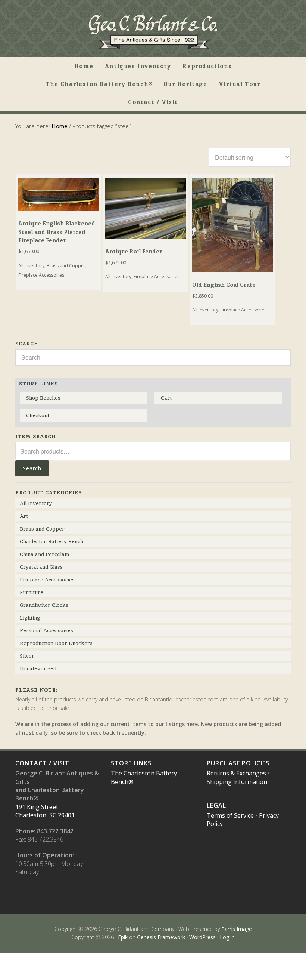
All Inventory (31, 265)
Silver (27, 655)
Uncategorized (38, 668)
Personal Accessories (46, 630)
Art (24, 516)
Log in (227, 937)
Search (32, 468)
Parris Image (236, 928)
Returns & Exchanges (236, 773)
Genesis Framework (161, 937)
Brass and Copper (66, 265)
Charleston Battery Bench (51, 541)
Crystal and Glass (41, 566)
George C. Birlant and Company (153, 31)
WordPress (202, 937)
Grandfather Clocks (44, 605)
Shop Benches (43, 397)
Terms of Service (230, 815)
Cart (166, 397)
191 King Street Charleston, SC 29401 (45, 811)
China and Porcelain (44, 554)
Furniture (31, 592)
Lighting (30, 617)
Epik (123, 937)
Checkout (37, 415)
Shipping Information (237, 782)
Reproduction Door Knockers (56, 643)
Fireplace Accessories (41, 275)
